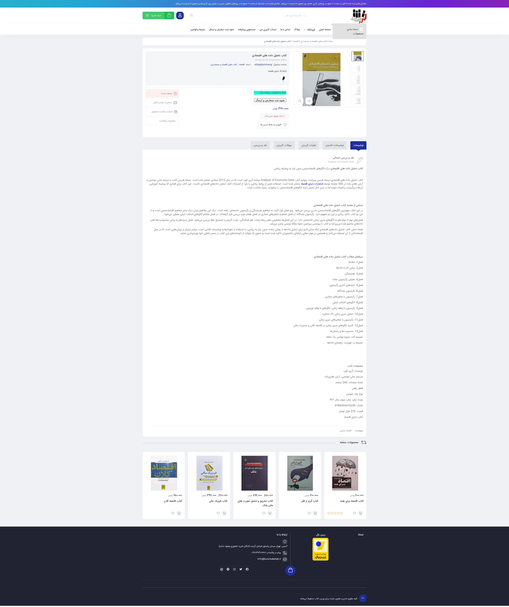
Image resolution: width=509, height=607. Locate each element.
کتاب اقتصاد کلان (173, 501)
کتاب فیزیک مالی (218, 501)
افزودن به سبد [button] (360, 513)
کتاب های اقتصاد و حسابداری (314, 41)
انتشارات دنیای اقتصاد (312, 184)
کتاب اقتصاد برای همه (351, 501)
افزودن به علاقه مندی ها (270, 125)
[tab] (358, 145)
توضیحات (358, 145)
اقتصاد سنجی (346, 431)
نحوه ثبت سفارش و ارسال (270, 100)
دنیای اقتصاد (273, 71)
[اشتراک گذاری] (309, 100)
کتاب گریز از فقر (309, 501)
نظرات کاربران (308, 145)
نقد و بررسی (260, 145)
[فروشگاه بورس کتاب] (358, 16)
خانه (331, 41)
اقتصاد (295, 41)
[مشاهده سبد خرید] (169, 16)
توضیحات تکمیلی (334, 145)
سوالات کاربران (284, 145)
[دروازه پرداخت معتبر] (320, 560)
